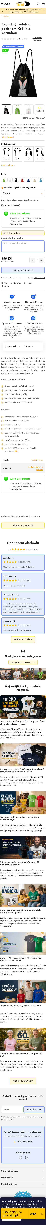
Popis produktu (12, 346)
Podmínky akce (16, 224)
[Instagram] (26, 1157)
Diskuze (27, 346)
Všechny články (23, 1081)
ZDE (17, 451)
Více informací (8, 137)
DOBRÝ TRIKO (39, 277)
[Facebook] (20, 1157)
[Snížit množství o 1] (33, 260)
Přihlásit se (34, 1109)
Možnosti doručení (12, 205)
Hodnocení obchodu (23, 542)
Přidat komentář (23, 525)
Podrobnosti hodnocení (37, 39)
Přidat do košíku (23, 270)
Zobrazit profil (21, 662)
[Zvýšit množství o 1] (41, 260)
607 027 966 (25, 1141)
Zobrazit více (23, 639)
